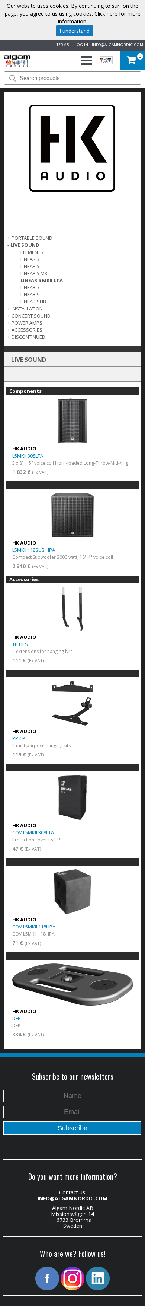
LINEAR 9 (29, 294)
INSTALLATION (27, 308)
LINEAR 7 (29, 287)
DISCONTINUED (28, 337)
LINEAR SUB (33, 301)
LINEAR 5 (29, 266)
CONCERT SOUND (31, 315)
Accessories (27, 329)
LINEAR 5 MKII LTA (41, 280)
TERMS (61, 44)
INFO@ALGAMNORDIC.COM (117, 44)
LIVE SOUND (24, 245)
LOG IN (80, 44)
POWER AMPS (27, 322)
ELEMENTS (32, 252)
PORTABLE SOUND (32, 238)
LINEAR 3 (29, 259)
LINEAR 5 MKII (35, 273)
